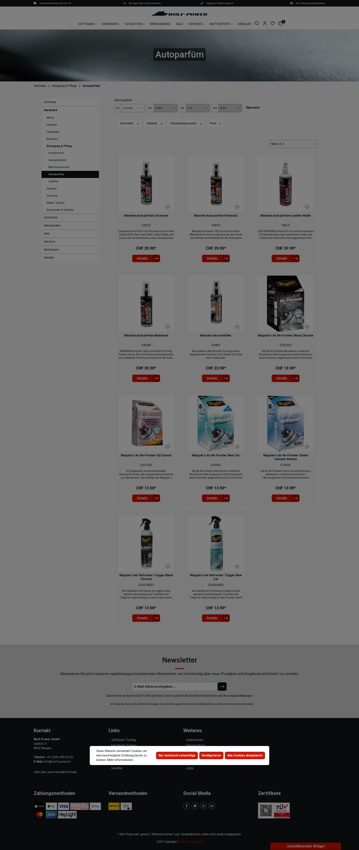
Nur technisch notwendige (177, 755)
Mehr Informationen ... (121, 760)
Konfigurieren (211, 755)
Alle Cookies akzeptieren (245, 755)
